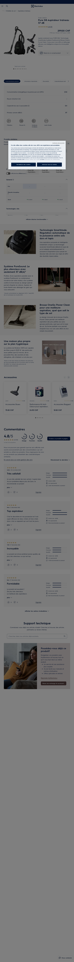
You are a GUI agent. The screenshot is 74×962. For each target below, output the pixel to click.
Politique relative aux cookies (32, 159)
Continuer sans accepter (58, 143)
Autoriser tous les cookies (49, 164)
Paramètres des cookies (23, 164)
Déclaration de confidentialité (52, 159)
